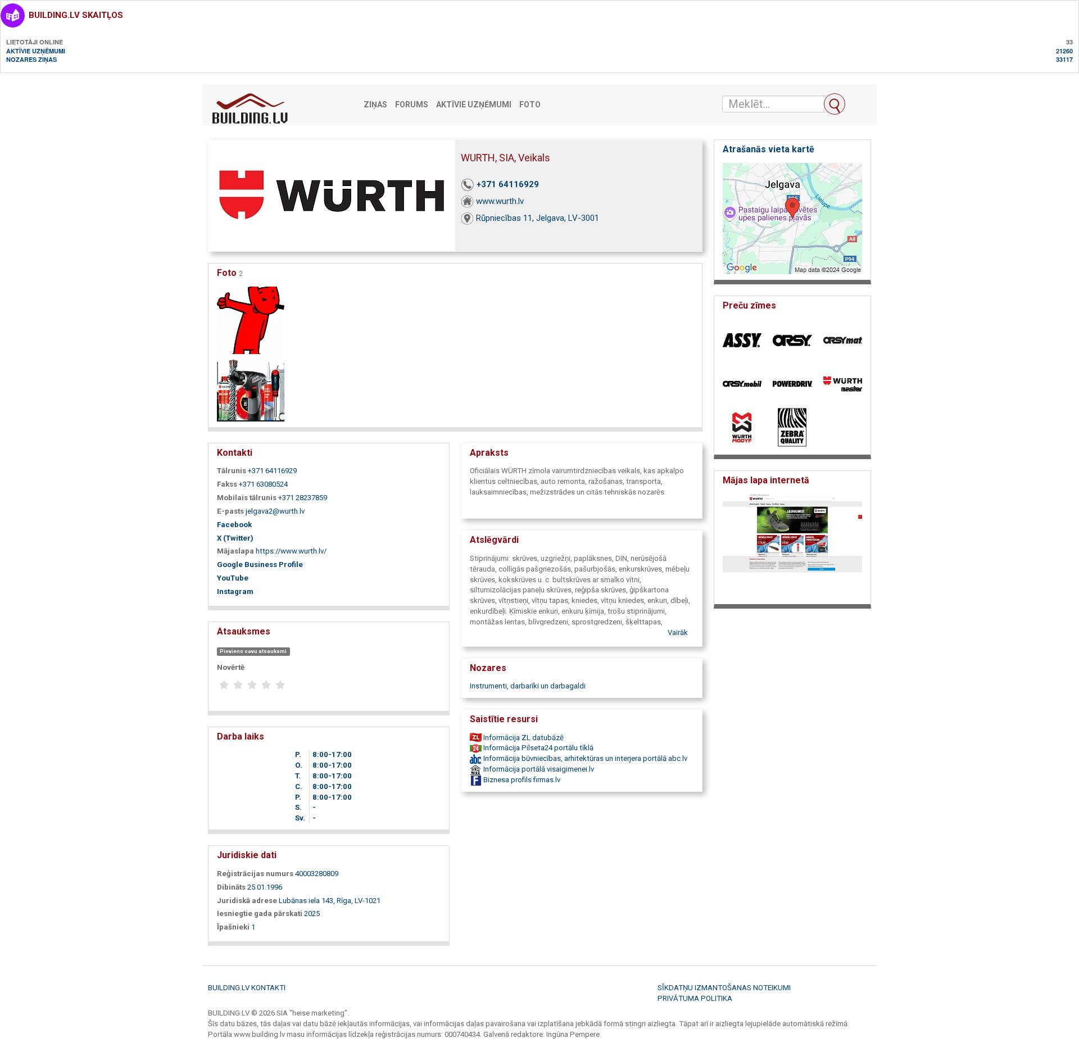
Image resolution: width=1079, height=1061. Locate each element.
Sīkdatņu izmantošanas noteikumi (724, 987)
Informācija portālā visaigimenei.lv (538, 769)
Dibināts (231, 887)
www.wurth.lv (500, 201)
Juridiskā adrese (247, 900)
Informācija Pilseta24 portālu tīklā (537, 747)
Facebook (234, 524)
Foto (530, 105)
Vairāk (678, 632)
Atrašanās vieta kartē (768, 149)
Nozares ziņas (31, 59)
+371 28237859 (302, 497)
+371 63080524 (263, 484)
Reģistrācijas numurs (255, 873)
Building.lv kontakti (246, 987)
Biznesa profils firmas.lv (521, 780)
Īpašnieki (233, 927)
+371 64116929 (508, 184)
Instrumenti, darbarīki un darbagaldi (528, 686)
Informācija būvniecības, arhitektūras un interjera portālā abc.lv (584, 758)
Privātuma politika (695, 998)
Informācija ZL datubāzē (523, 737)
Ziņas (375, 105)
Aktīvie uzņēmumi (35, 51)
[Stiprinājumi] (250, 387)
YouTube (232, 578)
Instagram (235, 591)
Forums (411, 105)
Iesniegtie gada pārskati (259, 913)
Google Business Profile (260, 564)
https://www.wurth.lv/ (291, 551)
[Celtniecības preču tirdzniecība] (250, 319)
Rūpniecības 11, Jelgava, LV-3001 (537, 218)
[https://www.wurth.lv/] (792, 545)
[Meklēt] (834, 104)
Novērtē (230, 667)
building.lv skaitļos (76, 15)
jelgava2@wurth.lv (275, 511)
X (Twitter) (235, 538)
